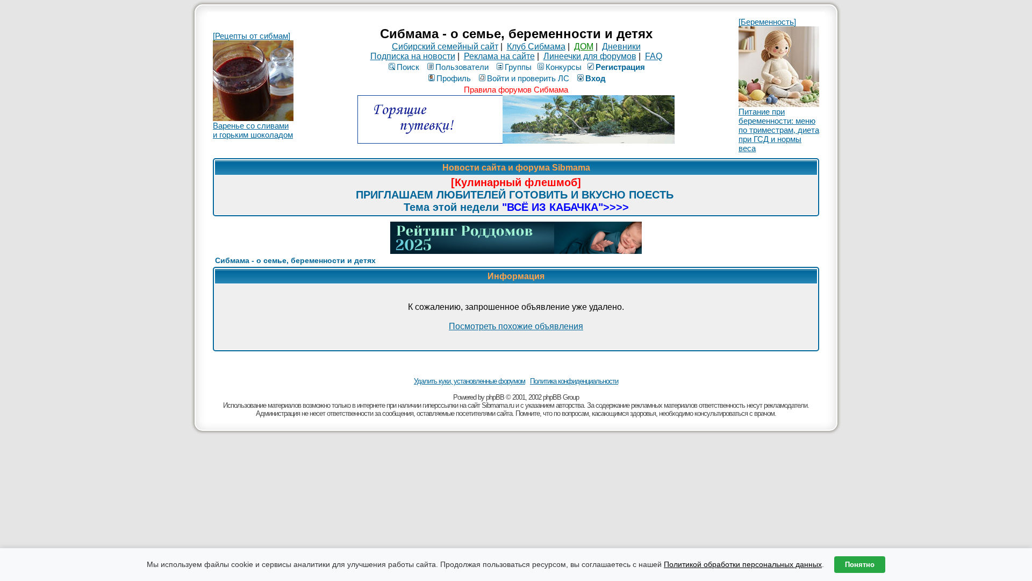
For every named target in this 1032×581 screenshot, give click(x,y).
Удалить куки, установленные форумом (469, 381)
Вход (595, 78)
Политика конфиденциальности (574, 381)
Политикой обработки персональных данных (743, 564)
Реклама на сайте (499, 56)
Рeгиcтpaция (620, 67)
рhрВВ (495, 397)
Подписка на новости (412, 56)
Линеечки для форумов (589, 56)
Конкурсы (564, 67)
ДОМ (583, 46)
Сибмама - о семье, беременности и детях (295, 260)
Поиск (408, 67)
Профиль (453, 78)
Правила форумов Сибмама (516, 89)
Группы (518, 67)
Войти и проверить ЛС (528, 78)
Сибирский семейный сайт (445, 46)
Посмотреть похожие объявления (516, 326)
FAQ (653, 56)
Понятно (860, 565)
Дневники (621, 46)
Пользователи (462, 67)
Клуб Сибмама (536, 46)
